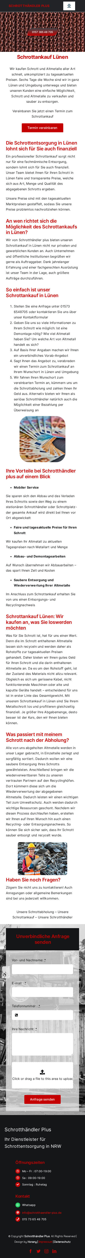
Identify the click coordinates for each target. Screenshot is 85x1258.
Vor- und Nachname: (29, 960)
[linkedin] (54, 1251)
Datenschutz (62, 1241)
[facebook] (31, 1251)
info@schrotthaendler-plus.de (42, 1212)
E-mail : (19, 983)
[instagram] (46, 1251)
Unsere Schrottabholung (35, 912)
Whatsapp (29, 1205)
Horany (32, 1241)
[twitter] (39, 1251)
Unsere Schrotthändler (55, 917)
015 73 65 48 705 (34, 1219)
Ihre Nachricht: (24, 1029)
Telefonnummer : (26, 1006)
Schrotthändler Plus (29, 6)
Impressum (45, 1241)
